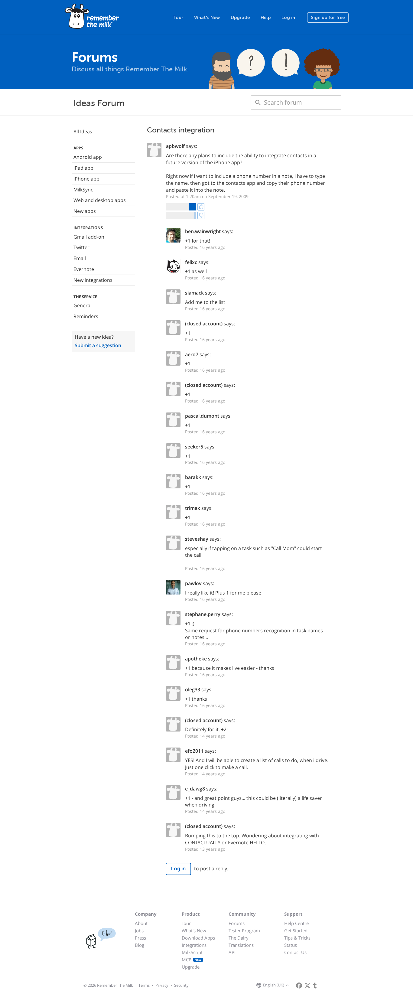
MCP (192, 959)
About (141, 923)
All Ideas (82, 131)
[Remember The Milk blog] (315, 986)
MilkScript (192, 952)
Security (181, 985)
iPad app (83, 168)
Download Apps (198, 938)
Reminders (85, 316)
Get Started (295, 930)
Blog (139, 945)
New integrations (92, 280)
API (232, 952)
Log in (288, 17)
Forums (237, 923)
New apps (84, 211)
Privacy (161, 985)
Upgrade (240, 17)
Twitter (81, 247)
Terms (144, 985)
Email (79, 258)
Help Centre (296, 923)
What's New (207, 17)
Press (140, 938)
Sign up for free (328, 17)
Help (266, 17)
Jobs (139, 930)
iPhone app (86, 178)
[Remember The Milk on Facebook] (299, 986)
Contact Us (295, 952)
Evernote (83, 269)
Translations (241, 945)
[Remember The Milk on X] (307, 986)
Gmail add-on (88, 236)
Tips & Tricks (297, 938)
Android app (87, 157)
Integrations (194, 945)
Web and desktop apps (99, 200)
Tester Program (244, 930)
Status (290, 945)
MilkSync (83, 189)
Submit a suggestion (98, 345)
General (82, 305)
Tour (178, 17)
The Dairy (239, 938)
